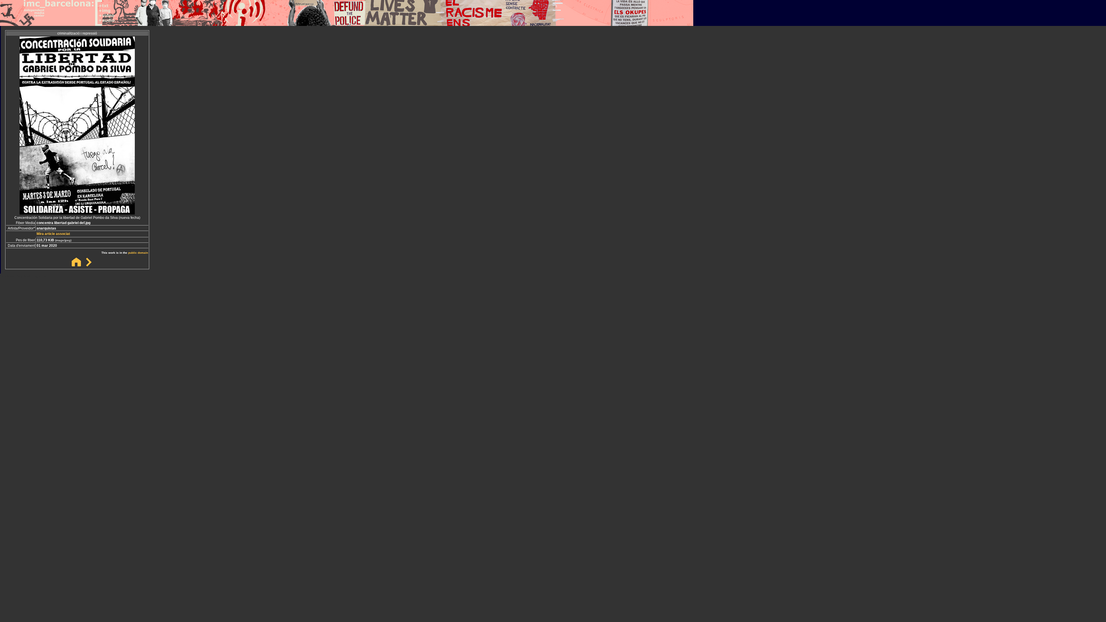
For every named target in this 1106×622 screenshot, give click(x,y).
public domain (138, 252)
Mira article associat (53, 234)
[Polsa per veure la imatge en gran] (77, 213)
